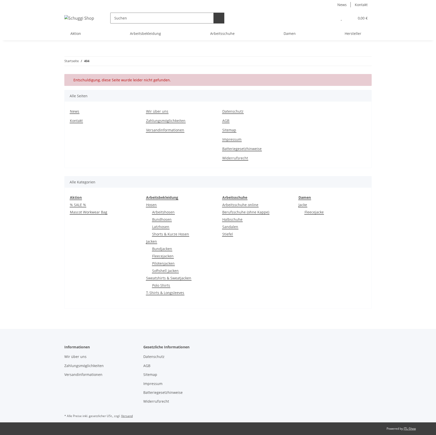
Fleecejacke (314, 212)
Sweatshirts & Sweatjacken (168, 278)
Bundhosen (162, 219)
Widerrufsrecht (235, 158)
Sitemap (229, 130)
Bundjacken (162, 248)
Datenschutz (232, 111)
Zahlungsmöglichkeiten (165, 120)
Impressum (231, 139)
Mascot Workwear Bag (88, 212)
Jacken (151, 241)
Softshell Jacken (165, 270)
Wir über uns (157, 111)
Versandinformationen (165, 130)
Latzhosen (160, 226)
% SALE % (78, 204)
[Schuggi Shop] (79, 18)
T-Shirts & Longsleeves (165, 292)
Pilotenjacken (163, 263)
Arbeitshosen (163, 212)
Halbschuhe (232, 219)
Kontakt (361, 4)
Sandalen (230, 226)
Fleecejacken (163, 256)
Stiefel (227, 234)
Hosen (151, 204)
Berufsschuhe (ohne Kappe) (245, 212)
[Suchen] (218, 18)
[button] (331, 18)
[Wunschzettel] (341, 18)
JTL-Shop (410, 428)
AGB (225, 120)
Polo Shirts (161, 285)
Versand (127, 416)
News (342, 4)
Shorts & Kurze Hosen (170, 234)
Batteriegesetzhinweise (242, 148)
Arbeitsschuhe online (240, 204)
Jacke (302, 204)
